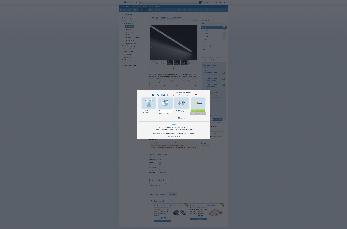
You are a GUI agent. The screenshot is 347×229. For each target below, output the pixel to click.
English (146, 112)
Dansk (146, 110)
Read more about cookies (173, 136)
